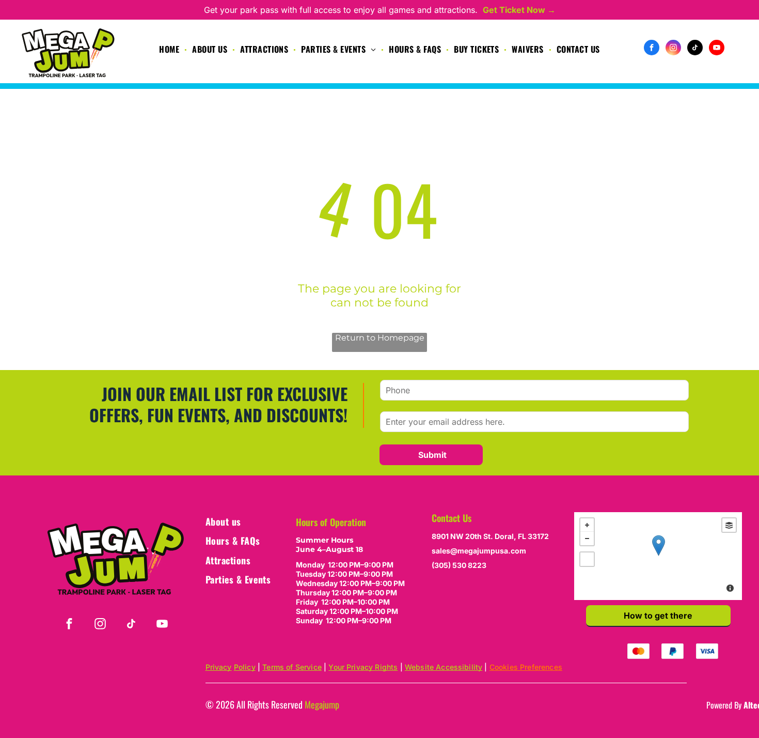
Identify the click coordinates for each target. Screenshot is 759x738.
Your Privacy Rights (363, 667)
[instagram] (673, 49)
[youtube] (716, 49)
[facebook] (651, 49)
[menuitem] (170, 49)
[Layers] (729, 525)
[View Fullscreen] (587, 559)
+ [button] (587, 525)
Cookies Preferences (525, 667)
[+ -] (658, 556)
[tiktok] (695, 49)
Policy (245, 667)
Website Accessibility (443, 667)
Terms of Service (292, 667)
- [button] (587, 538)
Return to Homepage (379, 338)
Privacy (218, 667)
